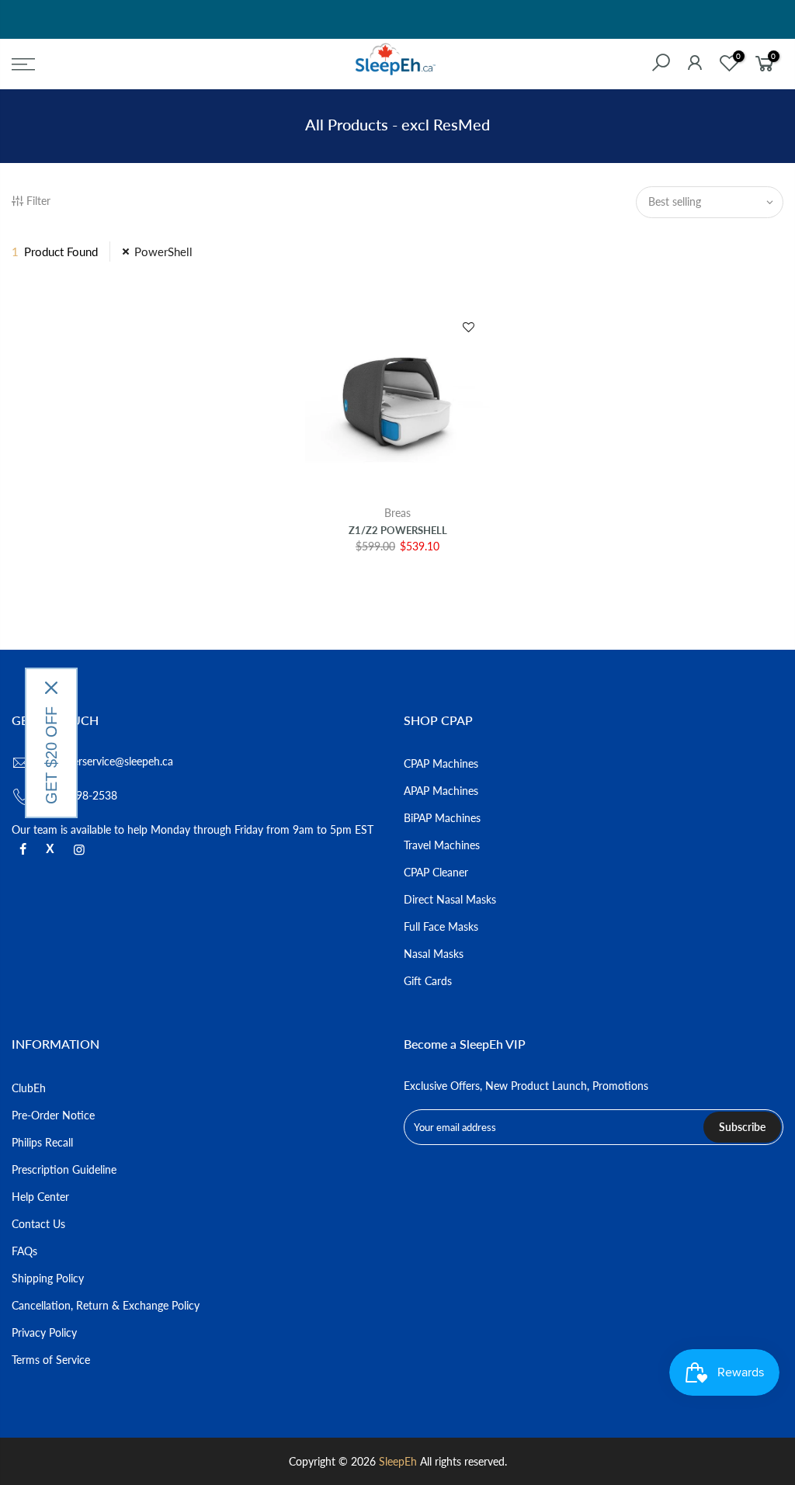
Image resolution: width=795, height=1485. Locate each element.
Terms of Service (51, 1359)
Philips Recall (42, 1142)
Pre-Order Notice (53, 1115)
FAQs (24, 1251)
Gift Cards (428, 980)
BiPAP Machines (442, 817)
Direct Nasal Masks (450, 899)
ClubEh (29, 1088)
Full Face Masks (441, 926)
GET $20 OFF (51, 755)
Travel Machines (442, 845)
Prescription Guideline (64, 1169)
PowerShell (163, 251)
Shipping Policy (48, 1278)
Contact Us (38, 1223)
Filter (38, 200)
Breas (397, 512)
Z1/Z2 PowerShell (398, 530)
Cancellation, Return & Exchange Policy (106, 1305)
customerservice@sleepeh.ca (105, 761)
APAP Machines (441, 790)
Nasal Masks (433, 953)
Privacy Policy (44, 1332)
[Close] (51, 688)
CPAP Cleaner (436, 872)
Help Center (40, 1196)
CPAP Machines (441, 763)
